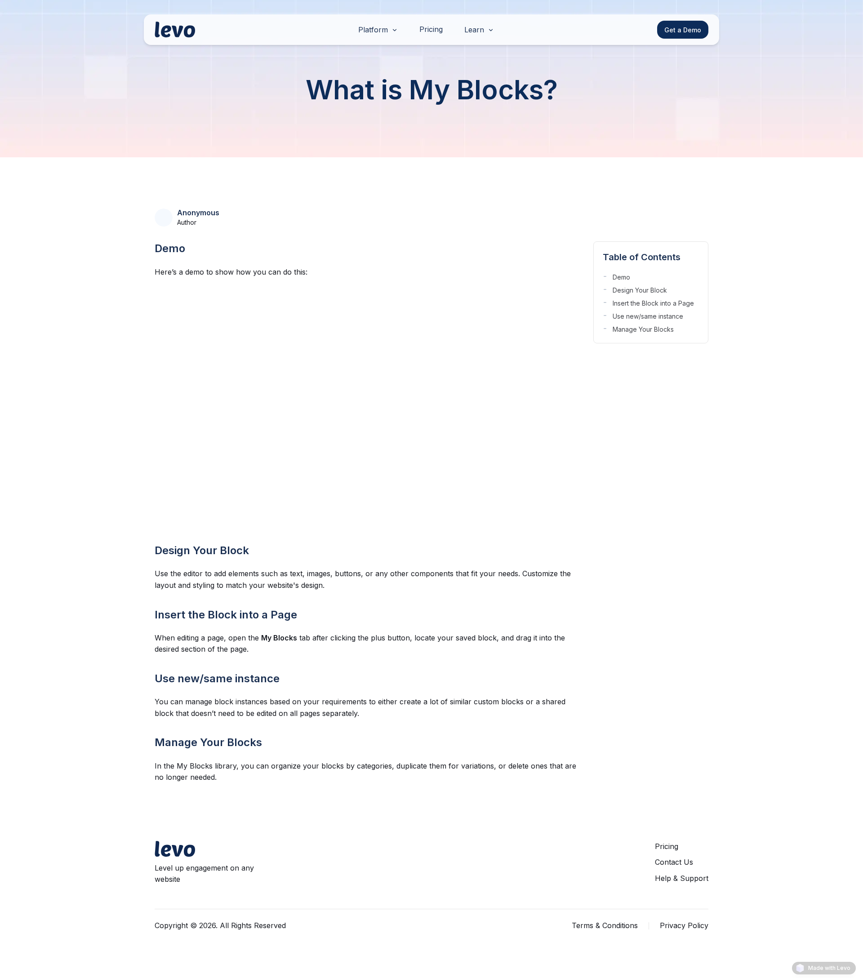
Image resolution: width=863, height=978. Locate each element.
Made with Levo (829, 968)
